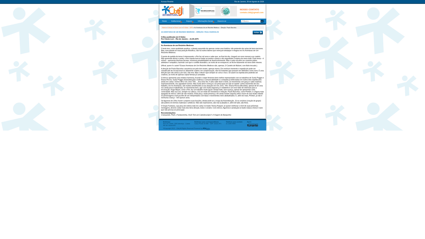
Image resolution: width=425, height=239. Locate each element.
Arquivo (189, 21)
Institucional (176, 21)
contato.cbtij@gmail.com (252, 12)
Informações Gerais (205, 21)
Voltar (258, 32)
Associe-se (221, 21)
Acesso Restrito (167, 2)
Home (164, 21)
